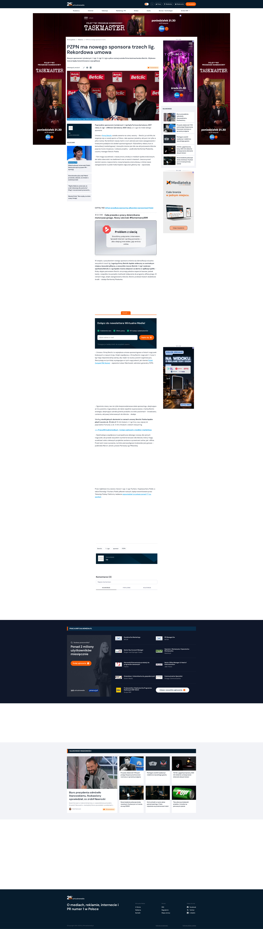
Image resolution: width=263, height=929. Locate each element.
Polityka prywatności (162, 925)
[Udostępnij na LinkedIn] (90, 67)
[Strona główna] (75, 4)
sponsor (115, 548)
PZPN (123, 548)
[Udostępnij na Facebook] (88, 67)
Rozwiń (125, 313)
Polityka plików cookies (189, 925)
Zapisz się (145, 337)
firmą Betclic (107, 135)
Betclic (99, 548)
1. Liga (108, 548)
